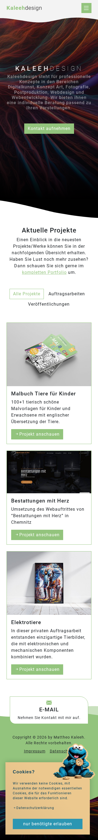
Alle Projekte (26, 293)
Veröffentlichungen (49, 304)
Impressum (34, 751)
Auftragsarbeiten (66, 293)
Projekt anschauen (39, 433)
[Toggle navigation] (86, 8)
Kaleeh (24, 8)
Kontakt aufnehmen (49, 128)
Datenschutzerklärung (35, 808)
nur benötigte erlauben (47, 823)
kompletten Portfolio (44, 272)
